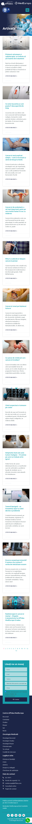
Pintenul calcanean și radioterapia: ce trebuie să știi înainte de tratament (15, 56)
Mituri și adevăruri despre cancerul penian (15, 260)
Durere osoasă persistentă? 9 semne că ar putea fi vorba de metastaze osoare (16, 562)
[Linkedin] (19, 815)
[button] (27, 10)
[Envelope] (23, 815)
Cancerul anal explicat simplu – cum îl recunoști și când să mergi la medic (15, 157)
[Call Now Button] (28, 820)
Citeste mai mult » (11, 76)
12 (27, 648)
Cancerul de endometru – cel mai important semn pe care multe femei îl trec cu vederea (15, 210)
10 (22, 648)
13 (16, 650)
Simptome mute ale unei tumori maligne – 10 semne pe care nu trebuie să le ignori (15, 456)
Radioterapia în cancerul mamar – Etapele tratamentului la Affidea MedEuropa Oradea (14, 617)
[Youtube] (16, 815)
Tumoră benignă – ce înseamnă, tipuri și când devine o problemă (14, 508)
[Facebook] (8, 815)
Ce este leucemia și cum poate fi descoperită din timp (14, 106)
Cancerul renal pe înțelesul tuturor (15, 307)
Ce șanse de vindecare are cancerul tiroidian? (15, 359)
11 (24, 648)
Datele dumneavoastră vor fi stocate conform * (16, 694)
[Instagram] (12, 815)
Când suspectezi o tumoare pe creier (15, 406)
